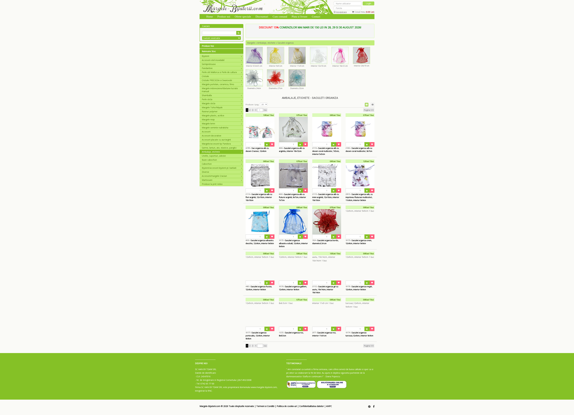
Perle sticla (207, 99)
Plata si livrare (299, 16)
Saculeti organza (286, 42)
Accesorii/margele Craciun (214, 176)
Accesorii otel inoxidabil (213, 60)
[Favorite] (272, 144)
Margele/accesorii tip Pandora (216, 143)
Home (209, 16)
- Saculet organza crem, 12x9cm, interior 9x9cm (359, 242)
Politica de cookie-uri (287, 406)
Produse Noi (208, 45)
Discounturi (261, 16)
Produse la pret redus (212, 184)
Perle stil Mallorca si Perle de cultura (219, 72)
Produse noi (223, 16)
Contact (316, 16)
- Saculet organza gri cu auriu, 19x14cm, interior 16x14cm (325, 289)
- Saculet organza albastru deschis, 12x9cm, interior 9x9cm (260, 242)
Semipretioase (209, 64)
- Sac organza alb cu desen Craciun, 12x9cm (257, 149)
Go (265, 110)
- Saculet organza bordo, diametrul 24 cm (325, 242)
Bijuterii (205, 56)
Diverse (205, 171)
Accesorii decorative (211, 135)
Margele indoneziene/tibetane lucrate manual (220, 90)
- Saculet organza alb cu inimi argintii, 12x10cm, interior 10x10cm (325, 197)
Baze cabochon (209, 159)
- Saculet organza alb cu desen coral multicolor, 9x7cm (359, 149)
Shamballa (207, 95)
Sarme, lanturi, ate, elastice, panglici (219, 147)
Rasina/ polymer (209, 111)
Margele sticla (208, 103)
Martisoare (207, 180)
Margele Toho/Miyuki (212, 107)
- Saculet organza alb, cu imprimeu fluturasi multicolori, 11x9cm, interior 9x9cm (359, 197)
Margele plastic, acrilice (213, 115)
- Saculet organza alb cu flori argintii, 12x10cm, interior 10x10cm (259, 197)
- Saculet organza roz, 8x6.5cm (291, 334)
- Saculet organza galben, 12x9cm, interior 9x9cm (293, 288)
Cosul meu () (364, 11)
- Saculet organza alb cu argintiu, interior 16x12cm (292, 149)
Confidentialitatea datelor (311, 406)
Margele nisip (208, 119)
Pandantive (207, 68)
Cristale (205, 76)
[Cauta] (238, 33)
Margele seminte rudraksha (215, 127)
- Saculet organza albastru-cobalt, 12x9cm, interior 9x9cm (293, 243)
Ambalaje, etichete (211, 151)
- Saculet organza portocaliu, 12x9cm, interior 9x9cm (258, 335)
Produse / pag (252, 104)
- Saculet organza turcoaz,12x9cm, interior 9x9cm (359, 334)
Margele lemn (208, 123)
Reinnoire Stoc (209, 51)
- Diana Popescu (332, 376)
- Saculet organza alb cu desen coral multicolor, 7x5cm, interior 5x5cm (325, 151)
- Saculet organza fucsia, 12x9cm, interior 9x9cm (259, 288)
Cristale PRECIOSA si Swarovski (217, 80)
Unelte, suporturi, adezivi (214, 155)
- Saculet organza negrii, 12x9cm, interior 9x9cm (359, 288)
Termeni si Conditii (265, 406)
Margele (251, 42)
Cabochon (207, 163)
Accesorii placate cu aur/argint (216, 139)
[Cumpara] (267, 144)
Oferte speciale (243, 16)
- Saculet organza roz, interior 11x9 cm (324, 334)
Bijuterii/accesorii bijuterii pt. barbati (219, 167)
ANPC (329, 406)
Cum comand (280, 16)
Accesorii (206, 131)
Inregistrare (341, 12)
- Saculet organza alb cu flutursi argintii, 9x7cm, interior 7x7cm (292, 197)
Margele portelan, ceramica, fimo (218, 84)
